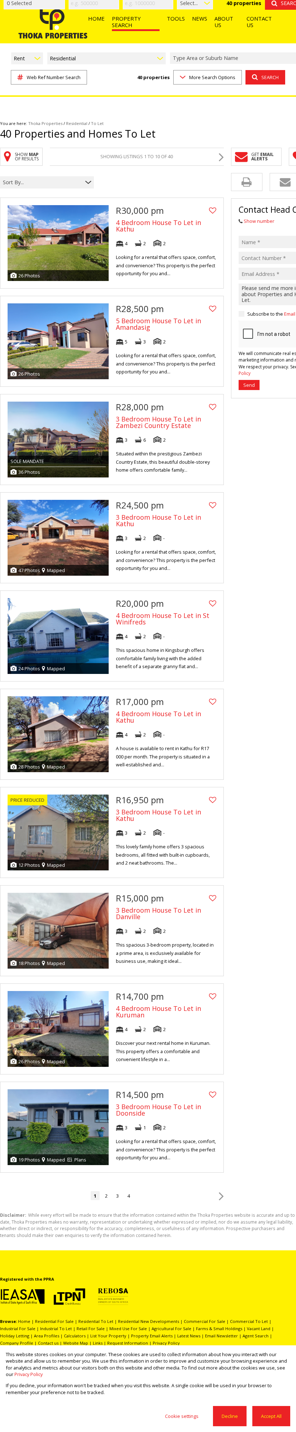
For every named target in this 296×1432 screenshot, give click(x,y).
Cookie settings (182, 1416)
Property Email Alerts (152, 1335)
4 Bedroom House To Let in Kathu (158, 225)
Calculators (75, 1335)
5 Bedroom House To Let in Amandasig (158, 323)
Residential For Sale (54, 1321)
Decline (230, 1416)
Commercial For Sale (204, 1321)
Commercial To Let (249, 1321)
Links (98, 1343)
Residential (76, 123)
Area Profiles (46, 1335)
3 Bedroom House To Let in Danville (158, 913)
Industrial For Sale (17, 1328)
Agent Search (256, 1335)
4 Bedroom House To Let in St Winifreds (162, 618)
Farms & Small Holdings (219, 1328)
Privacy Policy (166, 1343)
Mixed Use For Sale (128, 1328)
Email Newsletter (221, 1335)
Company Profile (16, 1343)
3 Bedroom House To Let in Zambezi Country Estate (158, 422)
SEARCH (270, 77)
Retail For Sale (91, 1328)
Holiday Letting (14, 1335)
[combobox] (42, 182)
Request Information (127, 1343)
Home (24, 1321)
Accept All (271, 1416)
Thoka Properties (45, 123)
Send (249, 385)
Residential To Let (95, 1321)
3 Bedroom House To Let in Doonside (158, 1109)
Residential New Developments (148, 1321)
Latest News (188, 1335)
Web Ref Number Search (53, 77)
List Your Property (108, 1335)
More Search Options (212, 77)
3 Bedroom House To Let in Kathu (158, 520)
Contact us (48, 1343)
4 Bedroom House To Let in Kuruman (158, 1011)
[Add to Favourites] (212, 210)
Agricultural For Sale (171, 1328)
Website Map (75, 1343)
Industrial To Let (56, 1328)
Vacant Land (258, 1328)
